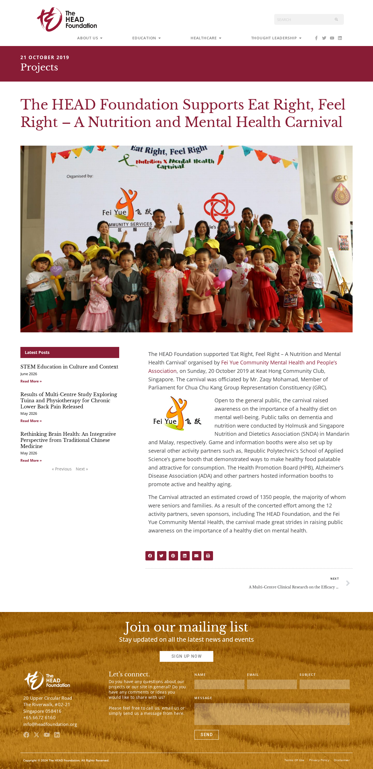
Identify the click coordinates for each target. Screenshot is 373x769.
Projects (39, 67)
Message (203, 698)
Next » (82, 469)
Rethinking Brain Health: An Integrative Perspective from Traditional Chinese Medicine (68, 440)
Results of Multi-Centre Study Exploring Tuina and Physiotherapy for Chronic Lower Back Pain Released (68, 400)
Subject (308, 674)
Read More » (31, 381)
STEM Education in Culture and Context (69, 367)
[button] (150, 556)
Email (253, 674)
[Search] (336, 19)
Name (200, 674)
